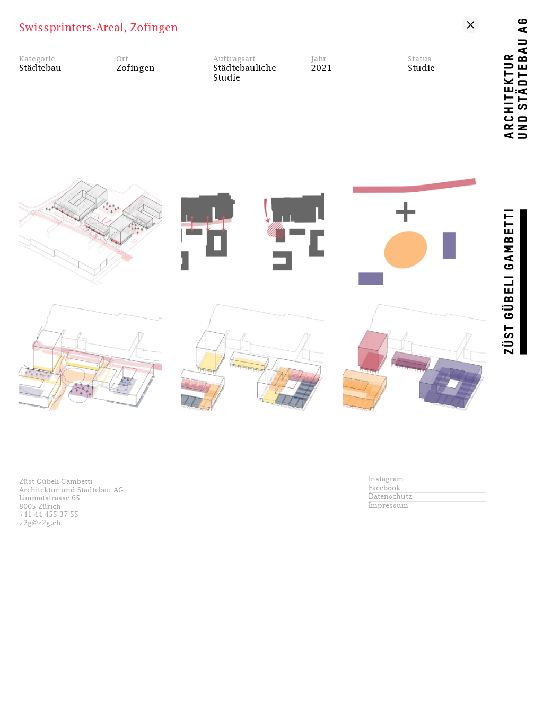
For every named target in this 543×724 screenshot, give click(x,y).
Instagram (386, 479)
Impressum (388, 505)
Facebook (384, 488)
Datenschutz (391, 496)
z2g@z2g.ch (40, 523)
